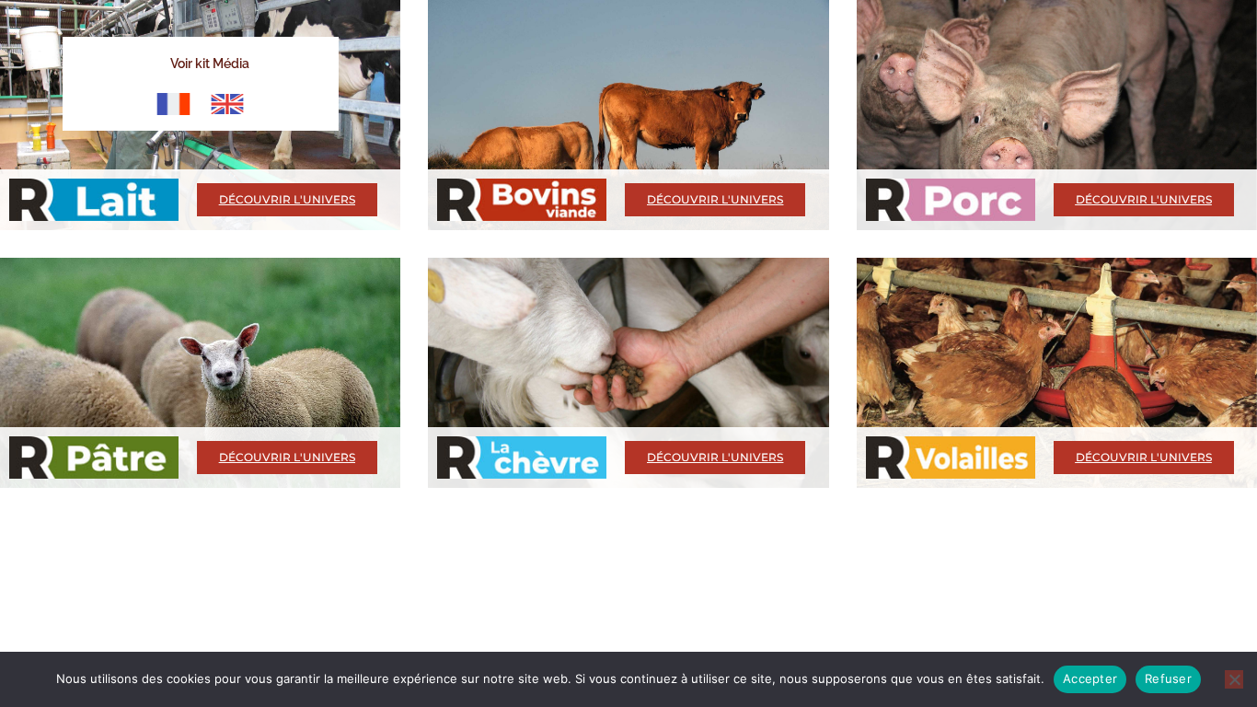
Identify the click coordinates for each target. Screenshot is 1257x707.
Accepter (1090, 678)
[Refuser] (1234, 679)
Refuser (1168, 678)
